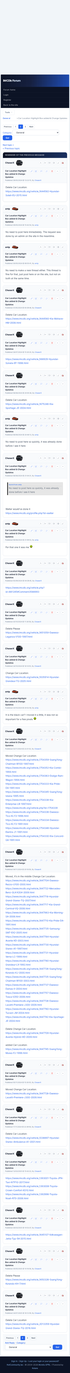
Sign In (14, 1361)
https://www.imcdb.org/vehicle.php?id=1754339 (32, 807)
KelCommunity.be (15, 1364)
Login (6, 95)
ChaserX (9, 162)
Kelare (35, 1368)
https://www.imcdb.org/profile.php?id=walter (30, 513)
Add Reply (10, 1343)
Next (31, 127)
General (6, 118)
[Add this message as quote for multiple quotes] (47, 171)
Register (7, 100)
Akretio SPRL (44, 1364)
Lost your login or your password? (43, 1361)
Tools (8, 112)
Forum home (9, 89)
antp (7, 208)
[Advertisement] (35, 37)
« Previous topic (11, 148)
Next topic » (8, 145)
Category (7, 132)
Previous (8, 127)
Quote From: (13, 484)
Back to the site (10, 105)
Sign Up (23, 1361)
